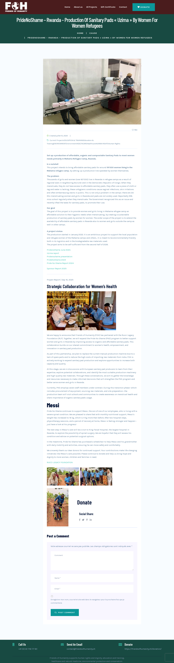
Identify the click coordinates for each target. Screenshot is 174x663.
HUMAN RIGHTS (102, 144)
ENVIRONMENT (59, 144)
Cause (93, 33)
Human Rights (114, 144)
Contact (123, 7)
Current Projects (57, 140)
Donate (145, 7)
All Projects (91, 7)
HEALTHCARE (82, 144)
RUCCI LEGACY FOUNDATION (60, 462)
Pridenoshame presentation (59, 256)
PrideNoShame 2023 (56, 260)
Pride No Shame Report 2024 (60, 263)
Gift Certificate (108, 7)
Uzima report (53, 253)
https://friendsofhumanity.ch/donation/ (143, 649)
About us (78, 7)
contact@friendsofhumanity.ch (81, 649)
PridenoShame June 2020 (58, 250)
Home (67, 7)
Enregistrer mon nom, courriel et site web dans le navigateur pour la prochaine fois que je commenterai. (87, 601)
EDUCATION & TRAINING (73, 140)
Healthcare (91, 144)
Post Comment (66, 612)
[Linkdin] (91, 520)
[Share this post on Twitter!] (83, 520)
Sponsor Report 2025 (56, 268)
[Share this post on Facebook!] (79, 520)
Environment (71, 144)
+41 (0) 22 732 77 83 (27, 649)
